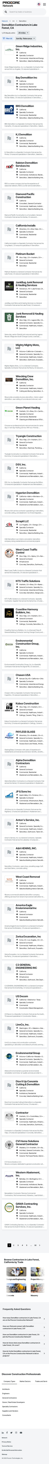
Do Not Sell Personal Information (12, 1450)
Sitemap (4, 1454)
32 (35, 1245)
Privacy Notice (6, 1442)
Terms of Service (7, 1446)
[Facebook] (7, 1433)
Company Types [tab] (9, 1381)
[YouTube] (21, 1433)
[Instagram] (16, 1433)
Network (8, 6)
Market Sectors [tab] (25, 1381)
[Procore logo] (11, 3)
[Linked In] (3, 1433)
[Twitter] (11, 1433)
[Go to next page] (39, 1245)
